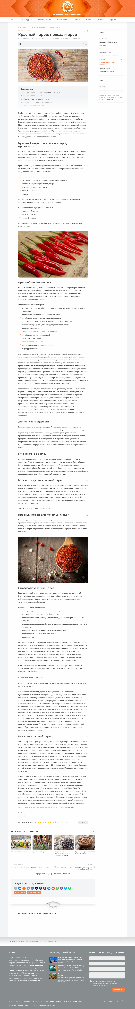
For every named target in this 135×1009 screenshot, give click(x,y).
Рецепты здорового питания (106, 64)
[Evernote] (69, 888)
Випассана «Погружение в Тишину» (71, 966)
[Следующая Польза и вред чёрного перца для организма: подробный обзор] (87, 31)
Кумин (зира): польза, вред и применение (85, 852)
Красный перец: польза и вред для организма (41, 93)
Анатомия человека (106, 72)
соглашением (109, 981)
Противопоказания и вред (34, 105)
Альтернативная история (108, 56)
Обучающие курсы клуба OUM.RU (70, 957)
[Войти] (117, 1001)
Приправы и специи (25, 31)
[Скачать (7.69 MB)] (86, 44)
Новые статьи (104, 38)
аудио (78, 1001)
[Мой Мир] (32, 888)
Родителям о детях (106, 52)
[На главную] (18, 28)
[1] (36, 822)
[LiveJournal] (40, 888)
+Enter (70, 807)
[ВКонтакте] (19, 888)
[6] (48, 822)
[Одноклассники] (24, 888)
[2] (38, 822)
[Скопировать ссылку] (15, 888)
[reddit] (53, 888)
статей (54, 1001)
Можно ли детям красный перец (36, 99)
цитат (61, 1001)
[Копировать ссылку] (86, 913)
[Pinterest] (44, 888)
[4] (43, 822)
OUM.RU (21, 1001)
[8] (53, 822)
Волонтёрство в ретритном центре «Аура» (71, 975)
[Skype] (65, 888)
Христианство (104, 68)
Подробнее (35, 981)
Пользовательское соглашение (19, 1005)
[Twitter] (36, 888)
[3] (41, 822)
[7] (50, 822)
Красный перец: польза (32, 96)
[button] (90, 832)
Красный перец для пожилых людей (37, 102)
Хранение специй (39, 852)
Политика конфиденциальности (45, 1005)
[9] (55, 822)
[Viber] (61, 888)
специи (21, 816)
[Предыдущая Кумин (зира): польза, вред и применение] (84, 31)
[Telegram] (28, 888)
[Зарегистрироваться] (123, 1001)
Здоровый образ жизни (108, 42)
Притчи (102, 59)
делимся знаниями (35, 965)
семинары (20, 970)
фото (69, 1001)
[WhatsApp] (57, 888)
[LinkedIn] (49, 888)
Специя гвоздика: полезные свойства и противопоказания (62, 853)
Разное (102, 49)
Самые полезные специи (20, 852)
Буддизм (102, 45)
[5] (45, 822)
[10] (58, 822)
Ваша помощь (107, 1001)
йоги (33, 976)
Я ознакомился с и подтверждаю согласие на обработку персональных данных (105, 983)
